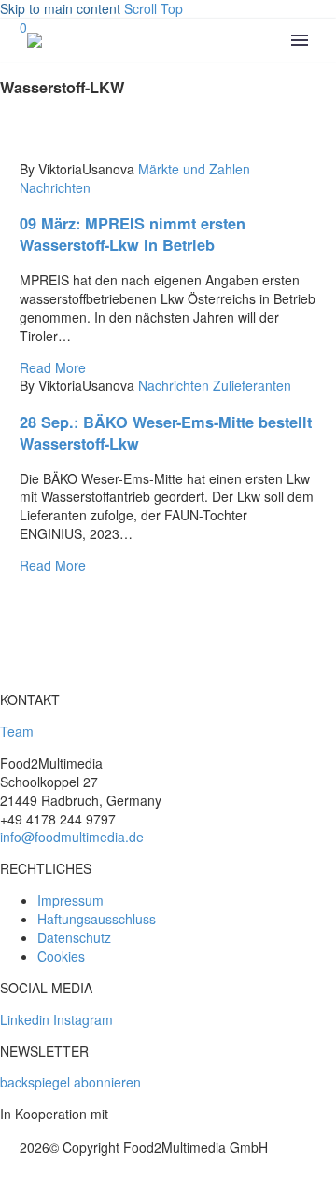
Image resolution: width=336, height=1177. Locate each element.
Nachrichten (55, 187)
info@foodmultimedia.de (72, 836)
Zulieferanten (252, 385)
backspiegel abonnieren (70, 1082)
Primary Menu (299, 40)
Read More (53, 367)
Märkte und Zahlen (194, 168)
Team (17, 731)
